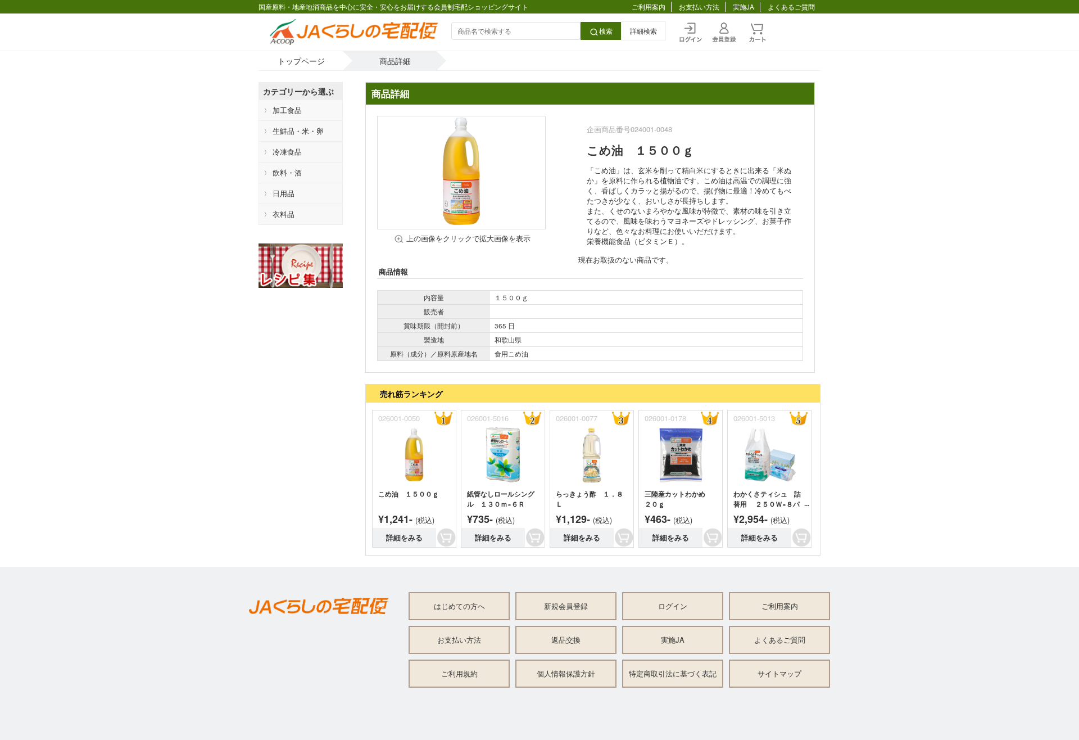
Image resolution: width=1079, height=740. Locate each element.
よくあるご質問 (791, 6)
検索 (606, 30)
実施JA (743, 6)
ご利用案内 (648, 6)
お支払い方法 (699, 6)
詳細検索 (643, 30)
